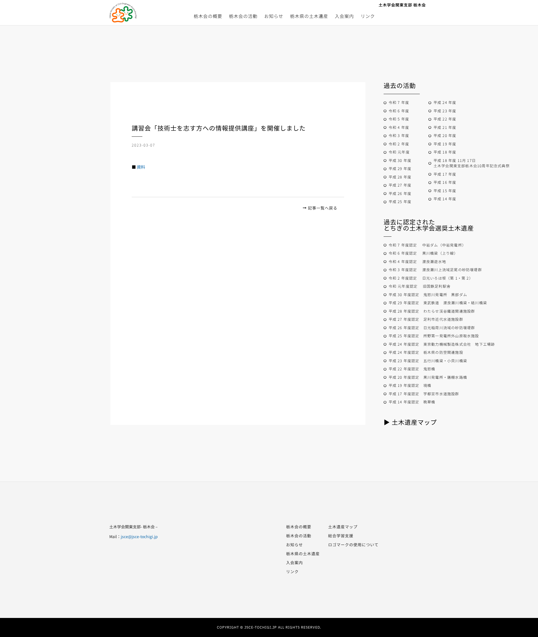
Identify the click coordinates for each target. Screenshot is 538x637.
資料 (141, 167)
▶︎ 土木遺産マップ (410, 421)
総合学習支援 (340, 535)
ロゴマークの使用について (353, 544)
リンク (368, 16)
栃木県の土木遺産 (309, 16)
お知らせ (273, 16)
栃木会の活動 (243, 16)
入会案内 (344, 16)
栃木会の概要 (208, 16)
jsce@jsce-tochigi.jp (139, 536)
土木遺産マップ (343, 526)
